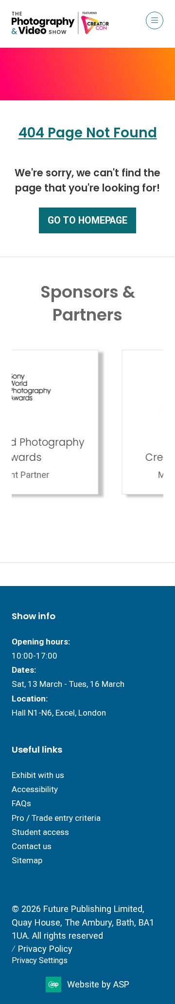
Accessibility (35, 789)
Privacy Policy (45, 949)
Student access (40, 832)
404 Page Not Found (87, 132)
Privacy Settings (40, 960)
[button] (154, 20)
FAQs (21, 803)
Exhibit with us (38, 775)
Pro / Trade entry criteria (56, 818)
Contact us (32, 846)
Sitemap (27, 860)
